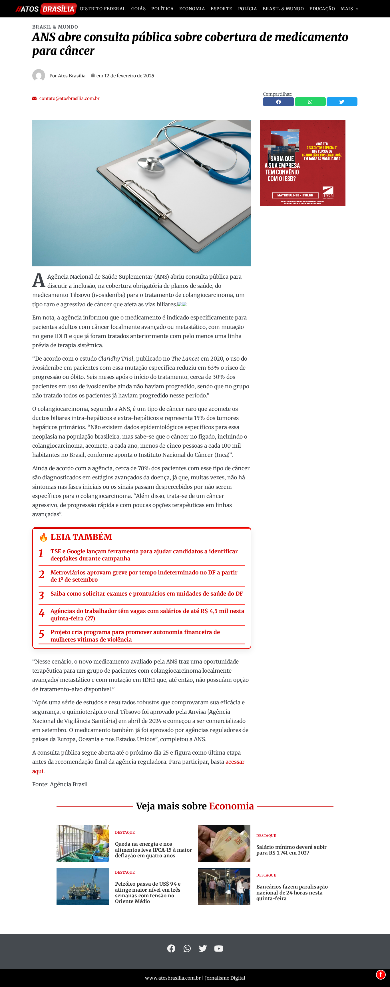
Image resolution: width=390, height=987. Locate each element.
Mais (347, 8)
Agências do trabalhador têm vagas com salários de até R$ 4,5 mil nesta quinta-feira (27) (147, 615)
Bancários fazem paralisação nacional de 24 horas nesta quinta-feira (292, 893)
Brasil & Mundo (283, 8)
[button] (66, 98)
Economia (192, 8)
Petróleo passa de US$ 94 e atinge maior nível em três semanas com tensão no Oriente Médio (147, 892)
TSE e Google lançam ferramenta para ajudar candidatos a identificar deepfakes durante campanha (144, 555)
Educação (322, 8)
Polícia (247, 8)
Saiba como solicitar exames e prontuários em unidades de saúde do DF (147, 593)
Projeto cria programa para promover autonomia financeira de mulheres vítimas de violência (135, 636)
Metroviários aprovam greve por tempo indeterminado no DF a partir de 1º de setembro (144, 576)
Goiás (138, 8)
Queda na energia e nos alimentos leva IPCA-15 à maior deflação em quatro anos (153, 850)
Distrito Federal (103, 8)
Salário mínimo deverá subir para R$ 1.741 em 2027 (291, 850)
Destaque (125, 832)
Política (162, 8)
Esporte (221, 8)
